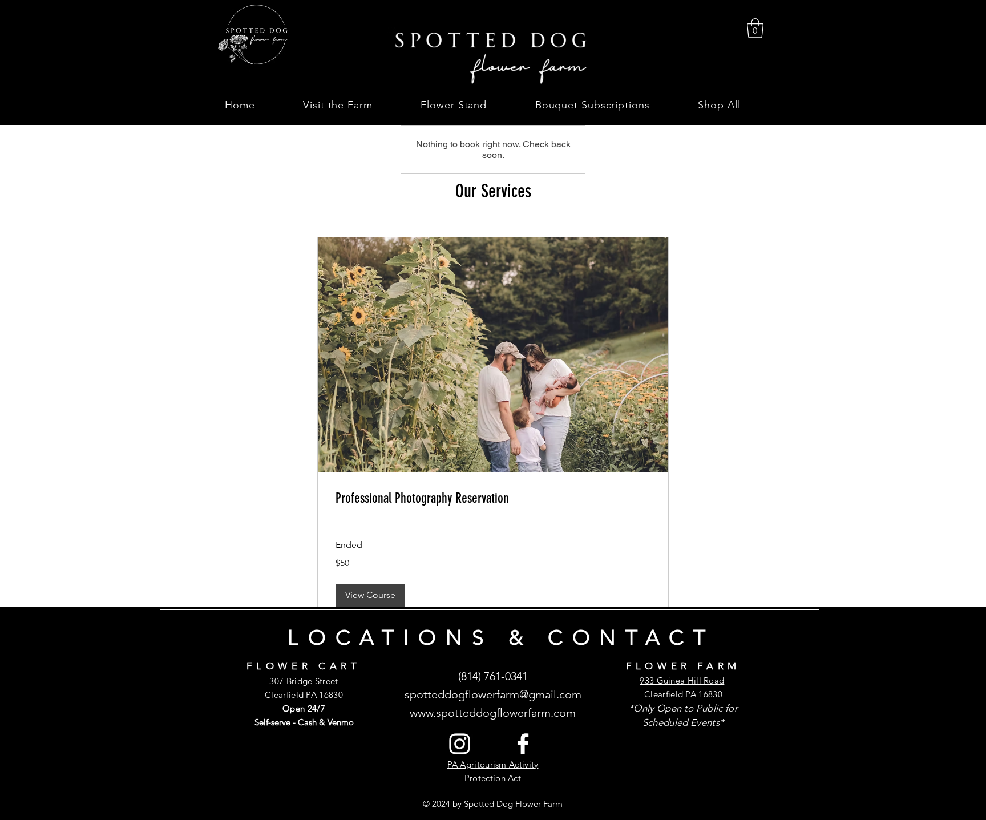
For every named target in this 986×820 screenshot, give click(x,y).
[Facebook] (523, 744)
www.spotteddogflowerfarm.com (493, 713)
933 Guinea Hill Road (682, 680)
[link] (755, 28)
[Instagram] (460, 744)
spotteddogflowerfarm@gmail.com (493, 694)
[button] (348, 105)
